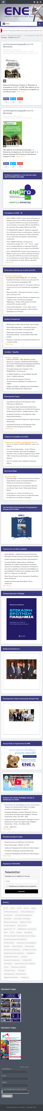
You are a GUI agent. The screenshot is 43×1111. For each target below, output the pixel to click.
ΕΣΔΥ (6, 932)
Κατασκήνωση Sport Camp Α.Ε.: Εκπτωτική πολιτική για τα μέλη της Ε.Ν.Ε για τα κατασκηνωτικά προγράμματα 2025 (23, 287)
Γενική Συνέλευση (9, 925)
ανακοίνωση (24, 977)
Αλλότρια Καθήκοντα (27, 911)
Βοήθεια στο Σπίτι (25, 922)
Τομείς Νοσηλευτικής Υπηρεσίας (25, 963)
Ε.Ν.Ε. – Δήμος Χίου (10, 827)
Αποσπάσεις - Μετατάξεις (22, 918)
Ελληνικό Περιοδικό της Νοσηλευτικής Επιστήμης (19, 936)
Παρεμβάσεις (31, 953)
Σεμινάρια (24, 956)
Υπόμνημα (21, 970)
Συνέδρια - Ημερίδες (11, 357)
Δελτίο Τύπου (22, 925)
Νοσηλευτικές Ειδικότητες (12, 950)
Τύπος (6, 967)
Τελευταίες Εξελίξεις (33, 53)
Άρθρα (33, 908)
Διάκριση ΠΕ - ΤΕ (9, 929)
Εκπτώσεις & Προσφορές (13, 276)
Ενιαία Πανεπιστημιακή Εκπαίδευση (15, 939)
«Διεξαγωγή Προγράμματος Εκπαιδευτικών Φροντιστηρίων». (22, 848)
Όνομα (4, 1075)
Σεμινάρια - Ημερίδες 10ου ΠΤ (24, 118)
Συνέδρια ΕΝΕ (26, 960)
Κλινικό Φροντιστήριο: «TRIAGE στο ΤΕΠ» (17, 845)
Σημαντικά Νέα (23, 53)
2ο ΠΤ (6, 908)
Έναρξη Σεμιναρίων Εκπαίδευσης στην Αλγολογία (19, 842)
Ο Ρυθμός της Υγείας (29, 950)
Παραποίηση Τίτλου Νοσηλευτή (14, 953)
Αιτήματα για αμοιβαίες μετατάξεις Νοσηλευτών (21, 442)
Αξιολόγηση (7, 918)
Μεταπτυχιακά (29, 946)
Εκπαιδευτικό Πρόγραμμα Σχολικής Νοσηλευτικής (19, 851)
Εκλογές (19, 932)
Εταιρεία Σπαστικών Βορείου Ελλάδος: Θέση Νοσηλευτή (21, 559)
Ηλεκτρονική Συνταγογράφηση (26, 943)
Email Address (15, 1069)
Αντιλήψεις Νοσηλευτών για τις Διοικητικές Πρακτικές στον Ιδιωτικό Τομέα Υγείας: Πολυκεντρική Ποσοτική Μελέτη (22, 488)
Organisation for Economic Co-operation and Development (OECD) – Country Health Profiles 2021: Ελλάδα (22, 335)
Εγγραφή (21, 891)
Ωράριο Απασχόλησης (11, 977)
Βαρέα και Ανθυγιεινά (10, 922)
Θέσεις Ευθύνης (17, 946)
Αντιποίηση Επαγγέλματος (23, 915)
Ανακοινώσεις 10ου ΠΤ (22, 51)
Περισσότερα (9, 262)
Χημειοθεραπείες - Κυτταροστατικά (15, 974)
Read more (20, 91)
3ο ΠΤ (13, 908)
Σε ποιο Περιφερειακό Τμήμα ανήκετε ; (14, 1089)
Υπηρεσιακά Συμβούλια (18, 967)
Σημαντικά (16, 53)
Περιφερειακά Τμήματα (11, 956)
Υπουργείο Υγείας (9, 970)
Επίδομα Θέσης (9, 943)
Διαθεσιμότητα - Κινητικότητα (27, 929)
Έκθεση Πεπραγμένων (11, 911)
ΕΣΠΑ (12, 932)
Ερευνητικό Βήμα (11, 476)
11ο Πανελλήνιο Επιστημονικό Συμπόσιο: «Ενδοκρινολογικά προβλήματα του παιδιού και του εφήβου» (21, 381)
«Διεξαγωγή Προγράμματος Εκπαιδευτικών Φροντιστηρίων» (22, 853)
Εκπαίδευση (28, 932)
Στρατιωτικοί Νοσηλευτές (12, 960)
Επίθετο (4, 1082)
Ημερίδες (7, 946)
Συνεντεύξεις (8, 963)
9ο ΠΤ (19, 908)
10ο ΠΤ (26, 908)
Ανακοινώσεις (8, 915)
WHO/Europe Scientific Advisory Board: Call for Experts (23, 324)
